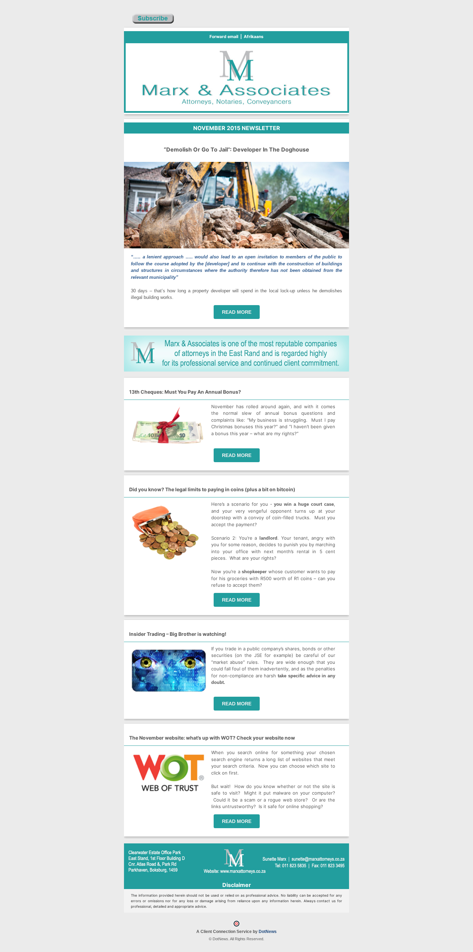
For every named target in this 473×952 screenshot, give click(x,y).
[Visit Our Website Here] (236, 370)
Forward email (223, 36)
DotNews (268, 931)
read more (236, 312)
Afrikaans (254, 36)
